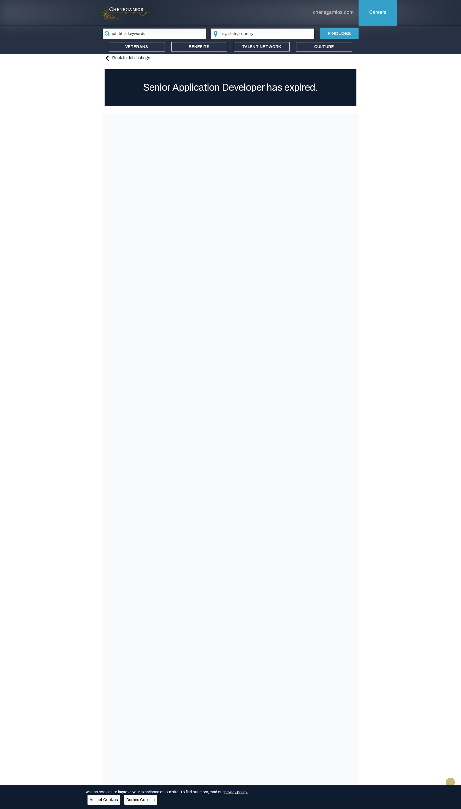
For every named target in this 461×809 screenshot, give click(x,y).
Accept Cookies (104, 800)
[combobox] (154, 33)
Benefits (199, 47)
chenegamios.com (333, 12)
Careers (378, 12)
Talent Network (261, 47)
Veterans (137, 47)
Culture (324, 47)
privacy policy (236, 792)
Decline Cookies (140, 800)
